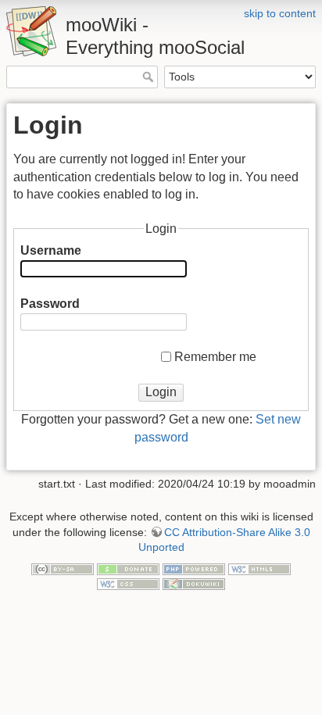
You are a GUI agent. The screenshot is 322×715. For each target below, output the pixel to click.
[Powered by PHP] (194, 568)
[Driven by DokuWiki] (194, 583)
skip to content (280, 13)
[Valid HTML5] (259, 568)
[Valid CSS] (128, 583)
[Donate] (128, 568)
